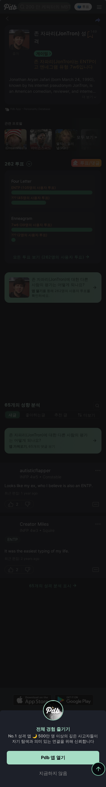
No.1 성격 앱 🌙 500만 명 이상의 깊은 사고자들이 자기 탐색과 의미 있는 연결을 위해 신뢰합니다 (53, 738)
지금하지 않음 (53, 773)
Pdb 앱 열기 (53, 757)
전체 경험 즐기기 (53, 729)
